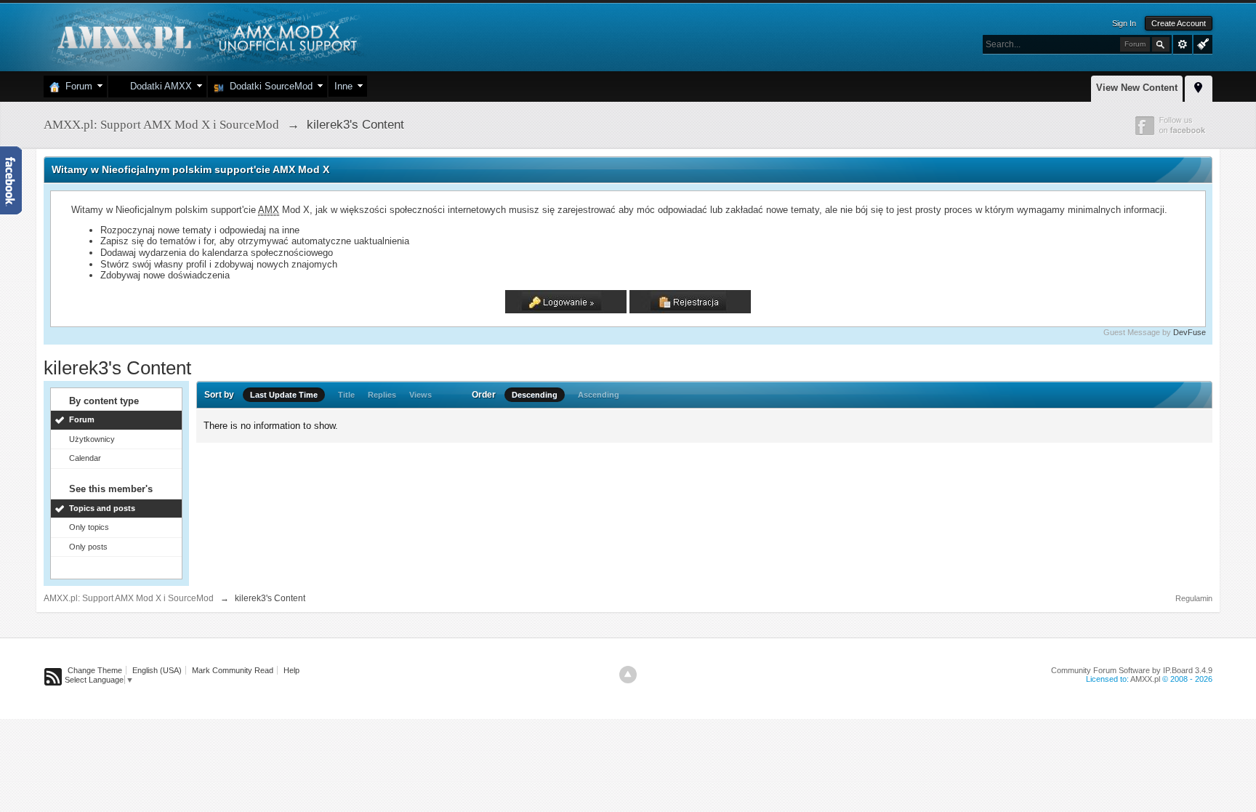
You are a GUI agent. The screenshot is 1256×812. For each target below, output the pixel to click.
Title (346, 394)
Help (291, 670)
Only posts (88, 546)
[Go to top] (628, 674)
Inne (343, 86)
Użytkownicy (92, 439)
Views (420, 394)
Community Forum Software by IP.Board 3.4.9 (1131, 670)
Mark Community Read (232, 670)
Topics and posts (102, 508)
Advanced (1182, 44)
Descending (534, 394)
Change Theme (95, 670)
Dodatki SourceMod (268, 86)
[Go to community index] (205, 36)
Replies (382, 394)
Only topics (89, 527)
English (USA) (157, 670)
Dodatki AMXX (158, 86)
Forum (76, 86)
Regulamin (1193, 598)
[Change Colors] (1201, 43)
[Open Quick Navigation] (1198, 86)
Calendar (85, 458)
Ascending (598, 394)
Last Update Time (284, 394)
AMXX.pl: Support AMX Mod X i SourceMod (129, 598)
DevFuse (1189, 332)
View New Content (1137, 87)
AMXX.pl (1145, 679)
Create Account (1178, 23)
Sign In (1124, 23)
